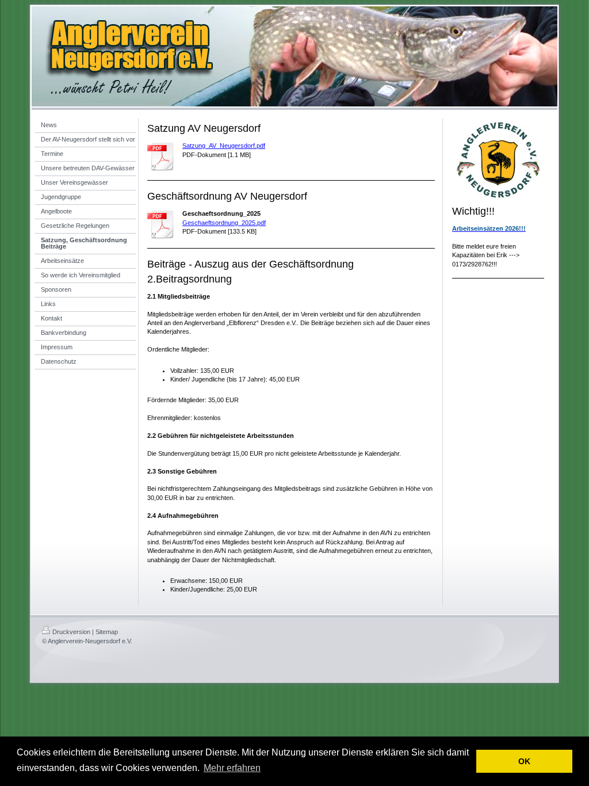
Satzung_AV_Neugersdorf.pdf (223, 145)
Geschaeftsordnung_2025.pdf (224, 222)
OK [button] (524, 761)
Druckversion (71, 631)
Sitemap (106, 631)
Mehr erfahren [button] (232, 768)
